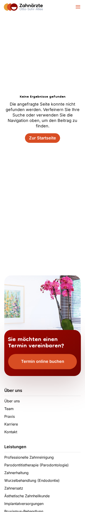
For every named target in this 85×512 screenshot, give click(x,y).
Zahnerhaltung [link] (16, 472)
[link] (24, 6)
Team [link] (9, 408)
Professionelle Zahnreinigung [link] (29, 457)
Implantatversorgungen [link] (24, 503)
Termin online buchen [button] (42, 361)
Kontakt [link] (10, 432)
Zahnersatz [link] (13, 488)
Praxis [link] (9, 416)
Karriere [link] (11, 424)
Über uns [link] (12, 401)
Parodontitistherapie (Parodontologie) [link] (36, 465)
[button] (77, 8)
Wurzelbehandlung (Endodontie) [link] (32, 480)
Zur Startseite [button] (42, 138)
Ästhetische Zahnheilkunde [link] (27, 496)
